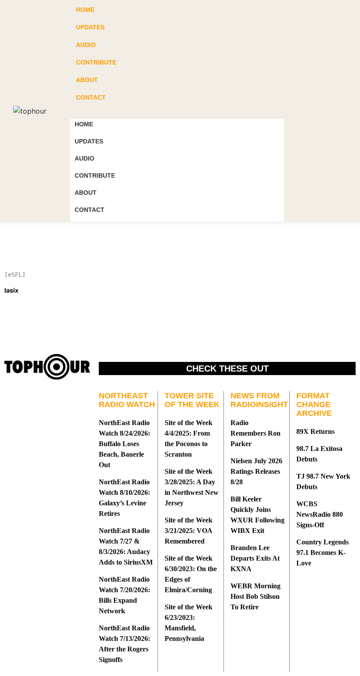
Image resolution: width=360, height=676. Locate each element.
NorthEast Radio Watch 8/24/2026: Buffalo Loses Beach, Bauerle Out (124, 444)
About (86, 192)
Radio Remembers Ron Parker (255, 433)
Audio (84, 158)
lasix (11, 290)
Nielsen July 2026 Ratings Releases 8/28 (256, 471)
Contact (89, 209)
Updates (89, 141)
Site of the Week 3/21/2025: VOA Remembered (188, 530)
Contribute (95, 175)
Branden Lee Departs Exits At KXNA (255, 558)
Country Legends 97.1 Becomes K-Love (322, 552)
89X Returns (315, 431)
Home (84, 124)
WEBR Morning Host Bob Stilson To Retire (255, 596)
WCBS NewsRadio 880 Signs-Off (319, 514)
